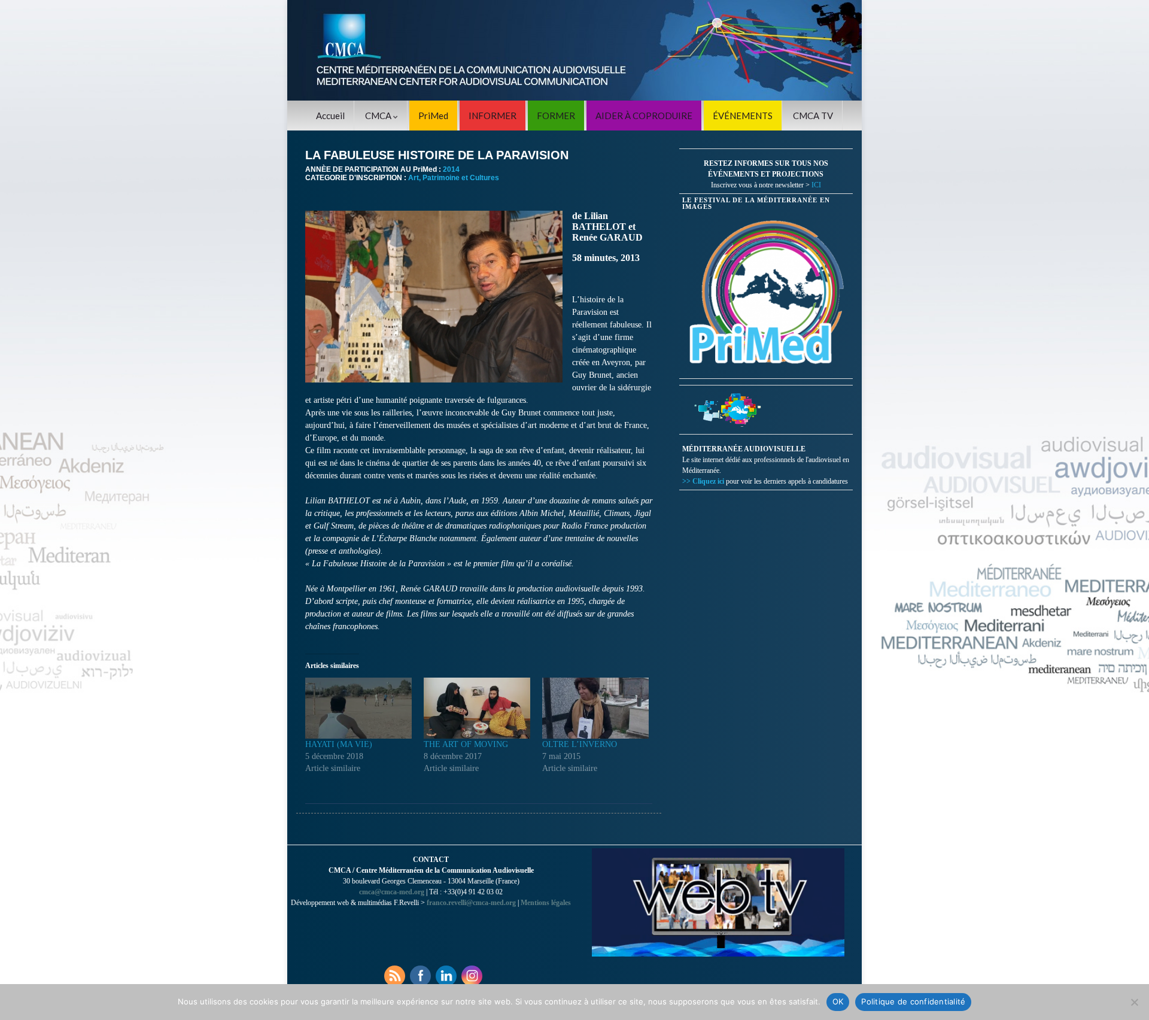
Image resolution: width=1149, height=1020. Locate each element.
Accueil (330, 115)
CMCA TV (813, 115)
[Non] (1134, 1002)
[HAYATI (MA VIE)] (358, 708)
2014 (451, 169)
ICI (816, 185)
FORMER (556, 115)
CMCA (379, 115)
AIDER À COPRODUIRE (643, 115)
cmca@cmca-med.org (391, 892)
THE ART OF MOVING (466, 744)
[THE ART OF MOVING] (477, 708)
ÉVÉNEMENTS (743, 115)
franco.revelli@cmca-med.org (471, 902)
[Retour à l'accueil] (574, 50)
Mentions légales (546, 902)
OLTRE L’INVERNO (579, 744)
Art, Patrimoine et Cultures (453, 178)
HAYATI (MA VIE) (338, 744)
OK (838, 1001)
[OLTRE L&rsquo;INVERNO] (595, 708)
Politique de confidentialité (913, 1001)
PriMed (433, 115)
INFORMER (492, 115)
